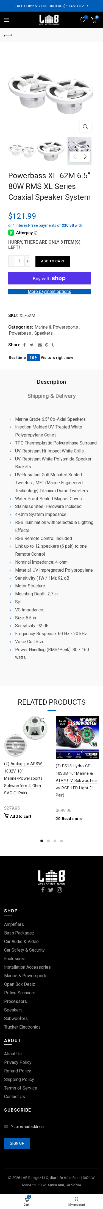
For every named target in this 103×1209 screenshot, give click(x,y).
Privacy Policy (18, 1062)
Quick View (43, 720)
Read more (72, 818)
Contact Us (14, 1096)
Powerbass (20, 333)
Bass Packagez (19, 933)
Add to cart (53, 261)
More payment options (49, 291)
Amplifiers (14, 924)
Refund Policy (17, 1071)
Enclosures (15, 958)
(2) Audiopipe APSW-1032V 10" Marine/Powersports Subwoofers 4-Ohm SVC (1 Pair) (24, 778)
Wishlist (86, 17)
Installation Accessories (27, 967)
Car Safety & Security (24, 950)
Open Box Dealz (19, 984)
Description (51, 382)
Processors (15, 1001)
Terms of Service (20, 1088)
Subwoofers (16, 1018)
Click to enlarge (85, 126)
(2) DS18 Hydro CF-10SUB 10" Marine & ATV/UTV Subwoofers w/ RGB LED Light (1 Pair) (77, 780)
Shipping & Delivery (51, 396)
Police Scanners (19, 992)
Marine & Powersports (56, 327)
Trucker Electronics (22, 1027)
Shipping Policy (19, 1079)
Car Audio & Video (21, 941)
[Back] (8, 35)
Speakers (43, 333)
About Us (13, 1053)
